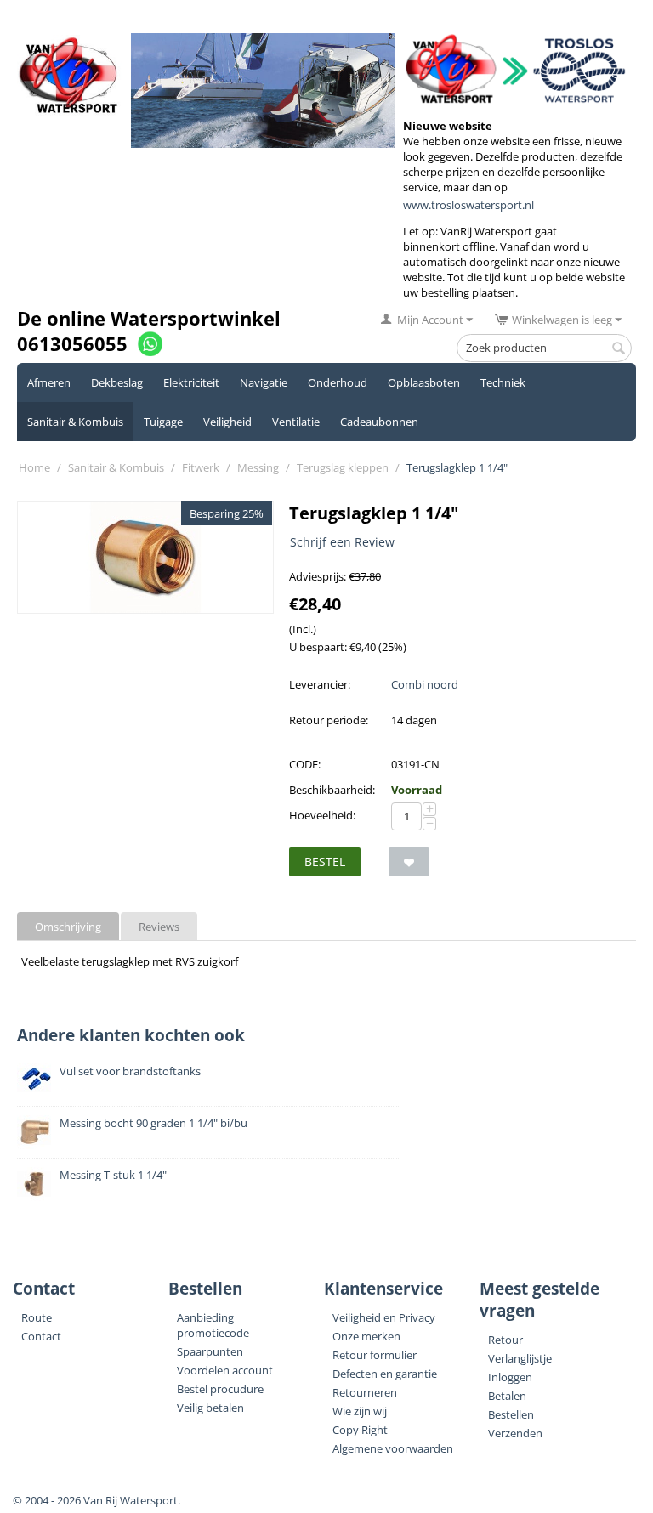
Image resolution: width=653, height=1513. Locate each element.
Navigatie (263, 382)
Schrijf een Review (342, 542)
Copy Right (360, 1429)
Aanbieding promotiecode (213, 1325)
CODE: (305, 764)
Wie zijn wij (359, 1411)
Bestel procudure (220, 1389)
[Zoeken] (618, 349)
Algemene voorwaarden (392, 1448)
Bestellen (511, 1414)
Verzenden (515, 1433)
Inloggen (510, 1377)
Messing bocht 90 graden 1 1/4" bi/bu (153, 1122)
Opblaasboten (424, 382)
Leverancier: (319, 684)
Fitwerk (200, 467)
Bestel (324, 861)
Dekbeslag (117, 382)
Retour (505, 1339)
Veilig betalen (210, 1407)
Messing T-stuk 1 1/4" (113, 1174)
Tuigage (163, 421)
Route (36, 1317)
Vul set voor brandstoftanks (130, 1071)
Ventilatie (296, 421)
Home (34, 467)
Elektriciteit (191, 382)
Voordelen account (225, 1370)
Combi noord (424, 684)
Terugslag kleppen (343, 467)
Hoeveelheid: (322, 815)
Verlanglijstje (520, 1358)
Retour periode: (328, 720)
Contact (41, 1336)
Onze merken (366, 1336)
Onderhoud (337, 382)
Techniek (502, 382)
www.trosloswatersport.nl (468, 204)
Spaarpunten (210, 1351)
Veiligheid (227, 421)
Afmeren (49, 382)
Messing (258, 467)
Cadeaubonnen (379, 421)
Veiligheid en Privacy (383, 1317)
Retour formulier (374, 1355)
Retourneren (364, 1392)
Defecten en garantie (384, 1373)
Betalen (507, 1395)
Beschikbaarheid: (332, 789)
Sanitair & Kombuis (75, 421)
